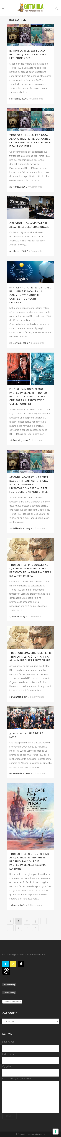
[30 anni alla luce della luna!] (30, 717)
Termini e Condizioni (12, 1002)
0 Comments (36, 98)
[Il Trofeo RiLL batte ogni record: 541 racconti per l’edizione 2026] (30, 35)
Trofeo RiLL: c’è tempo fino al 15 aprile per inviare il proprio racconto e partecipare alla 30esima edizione (29, 861)
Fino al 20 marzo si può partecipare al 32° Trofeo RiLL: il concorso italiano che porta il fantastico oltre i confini (28, 396)
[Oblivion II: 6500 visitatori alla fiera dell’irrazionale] (30, 207)
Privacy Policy (9, 984)
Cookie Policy (9, 992)
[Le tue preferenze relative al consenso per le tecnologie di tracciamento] (55, 1131)
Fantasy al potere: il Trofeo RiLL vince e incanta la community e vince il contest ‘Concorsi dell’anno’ (30, 295)
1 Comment (36, 440)
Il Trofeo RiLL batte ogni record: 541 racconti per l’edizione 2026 (27, 54)
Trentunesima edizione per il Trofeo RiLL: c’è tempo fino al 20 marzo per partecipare (30, 657)
